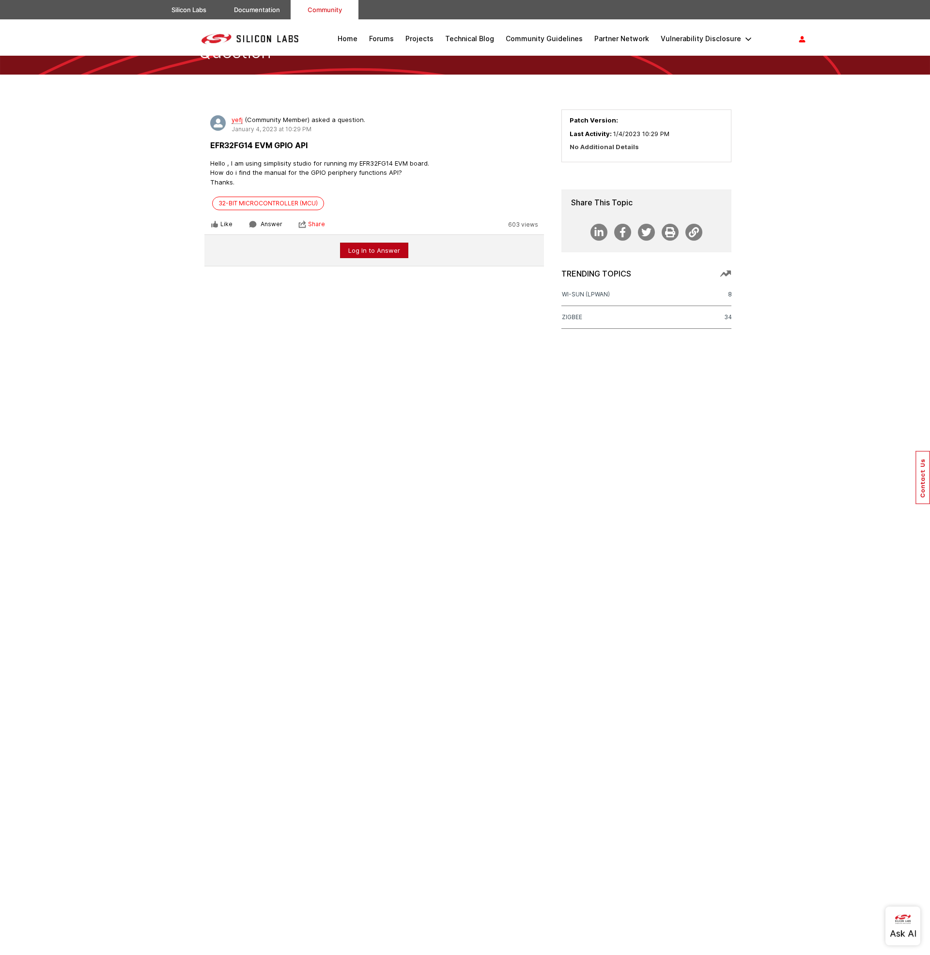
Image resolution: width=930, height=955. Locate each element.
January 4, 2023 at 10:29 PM (271, 129)
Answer (271, 224)
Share (316, 224)
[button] (922, 477)
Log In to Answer (374, 250)
